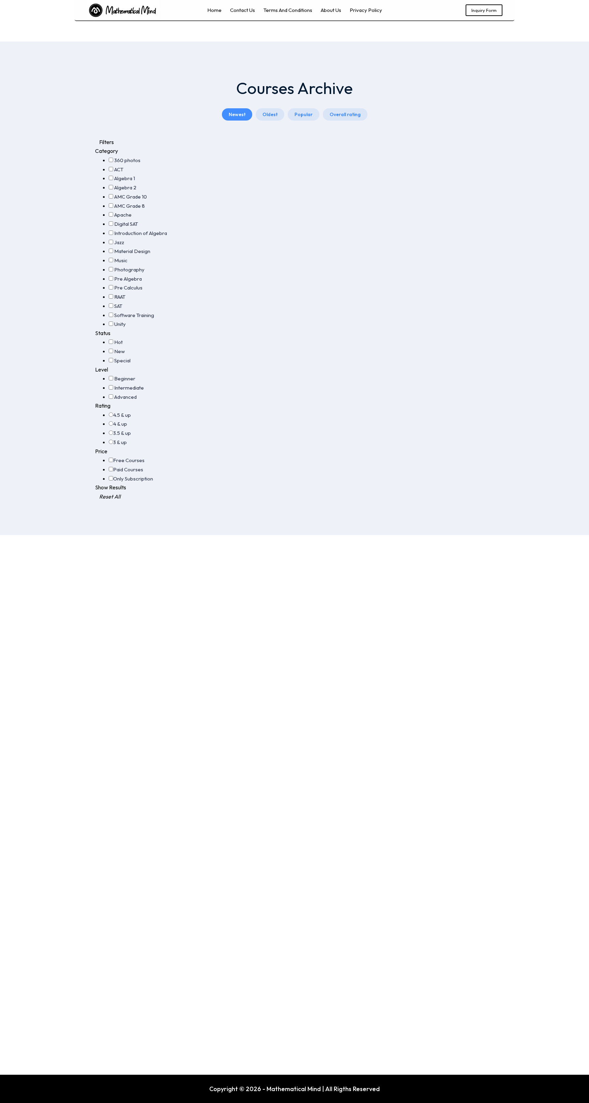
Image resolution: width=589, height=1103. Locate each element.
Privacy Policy (366, 10)
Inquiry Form (484, 10)
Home (214, 10)
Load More (345, 161)
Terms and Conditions (287, 10)
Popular (303, 114)
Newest (237, 114)
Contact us (242, 10)
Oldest (269, 114)
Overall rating (345, 114)
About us (331, 10)
